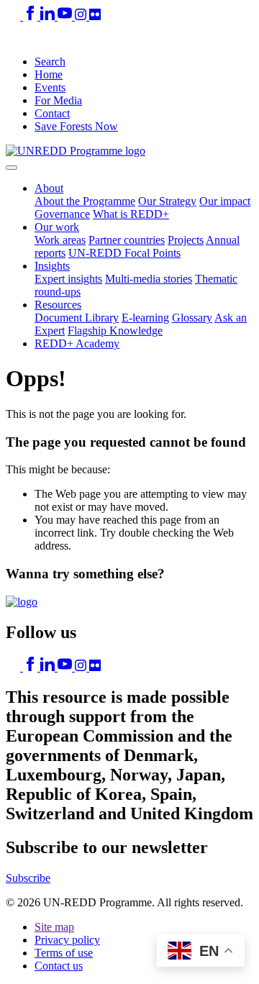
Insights (52, 266)
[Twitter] (14, 16)
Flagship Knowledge (115, 330)
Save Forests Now (76, 126)
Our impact (224, 201)
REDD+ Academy (77, 343)
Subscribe (28, 878)
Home (49, 74)
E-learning (145, 317)
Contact (52, 113)
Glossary (192, 317)
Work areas (60, 240)
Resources (58, 305)
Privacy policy (67, 940)
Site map (54, 927)
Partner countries (126, 240)
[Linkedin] (49, 16)
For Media (58, 100)
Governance (62, 214)
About (49, 188)
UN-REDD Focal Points (124, 253)
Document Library (77, 317)
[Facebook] (31, 16)
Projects (186, 240)
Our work (57, 227)
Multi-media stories (148, 279)
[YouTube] (66, 16)
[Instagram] (82, 16)
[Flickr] (95, 16)
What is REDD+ (131, 214)
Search (50, 61)
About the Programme (85, 201)
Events (50, 87)
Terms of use (64, 953)
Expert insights (68, 279)
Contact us (59, 966)
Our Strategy (167, 201)
